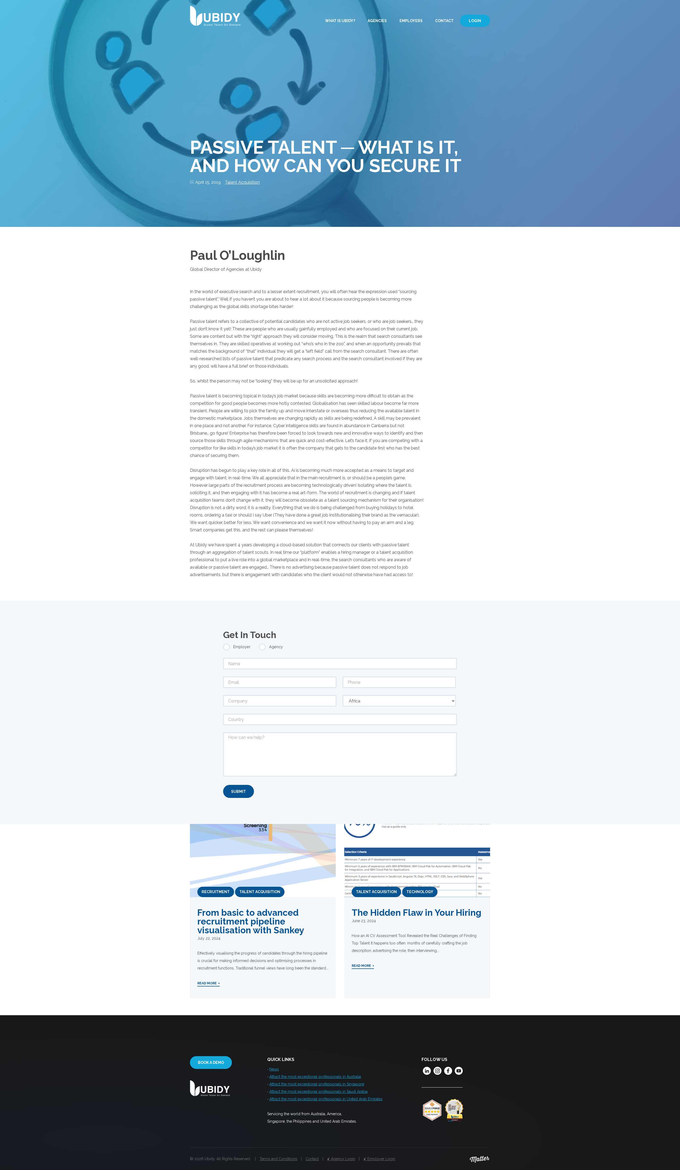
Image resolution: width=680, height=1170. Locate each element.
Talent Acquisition (242, 182)
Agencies (377, 21)
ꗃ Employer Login (379, 1159)
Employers (411, 21)
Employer (241, 646)
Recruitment (216, 892)
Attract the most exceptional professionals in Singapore (316, 1084)
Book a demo (211, 1062)
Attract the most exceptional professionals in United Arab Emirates (325, 1099)
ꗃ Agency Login (341, 1159)
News (274, 1069)
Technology (419, 892)
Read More (207, 983)
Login (475, 21)
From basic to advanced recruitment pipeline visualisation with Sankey (250, 921)
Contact (444, 21)
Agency (276, 646)
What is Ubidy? (340, 21)
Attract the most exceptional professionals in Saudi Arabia (318, 1091)
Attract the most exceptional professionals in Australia (315, 1077)
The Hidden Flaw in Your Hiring (416, 912)
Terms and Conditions (278, 1159)
